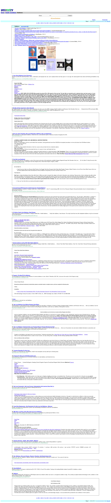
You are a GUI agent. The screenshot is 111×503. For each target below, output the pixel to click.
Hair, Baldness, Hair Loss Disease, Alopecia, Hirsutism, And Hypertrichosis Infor (32, 456)
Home (2, 12)
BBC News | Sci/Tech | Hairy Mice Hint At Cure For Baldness (28, 411)
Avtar (14, 299)
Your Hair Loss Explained (19, 159)
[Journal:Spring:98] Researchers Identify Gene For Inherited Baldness (29, 187)
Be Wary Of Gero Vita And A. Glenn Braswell (23, 107)
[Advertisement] (55, 4)
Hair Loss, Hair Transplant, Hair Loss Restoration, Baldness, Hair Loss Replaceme (32, 133)
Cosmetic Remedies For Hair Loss (22, 350)
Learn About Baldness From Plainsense (22, 75)
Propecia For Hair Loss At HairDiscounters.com (25, 355)
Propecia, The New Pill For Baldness (21, 275)
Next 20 (108, 21)
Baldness (16, 473)
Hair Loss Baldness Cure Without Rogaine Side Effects (26, 304)
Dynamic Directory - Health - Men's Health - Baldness (26, 440)
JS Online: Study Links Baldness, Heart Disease (24, 212)
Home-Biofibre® (17, 468)
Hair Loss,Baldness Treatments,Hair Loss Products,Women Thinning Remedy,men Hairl (34, 326)
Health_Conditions (11, 12)
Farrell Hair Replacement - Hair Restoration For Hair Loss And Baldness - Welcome (33, 406)
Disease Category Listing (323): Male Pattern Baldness (25, 242)
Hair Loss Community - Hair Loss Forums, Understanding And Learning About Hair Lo (34, 386)
